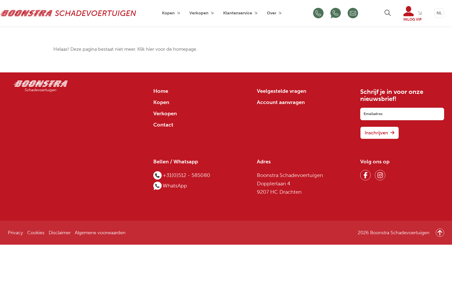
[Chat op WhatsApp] (335, 13)
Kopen (168, 12)
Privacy (15, 233)
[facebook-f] (365, 175)
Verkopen (198, 12)
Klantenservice (237, 12)
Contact (163, 125)
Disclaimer (60, 233)
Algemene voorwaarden (100, 233)
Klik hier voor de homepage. (167, 49)
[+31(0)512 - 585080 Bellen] (318, 13)
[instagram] (380, 175)
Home (160, 91)
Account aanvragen (281, 102)
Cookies (35, 233)
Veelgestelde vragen (281, 91)
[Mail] (353, 13)
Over (271, 12)
